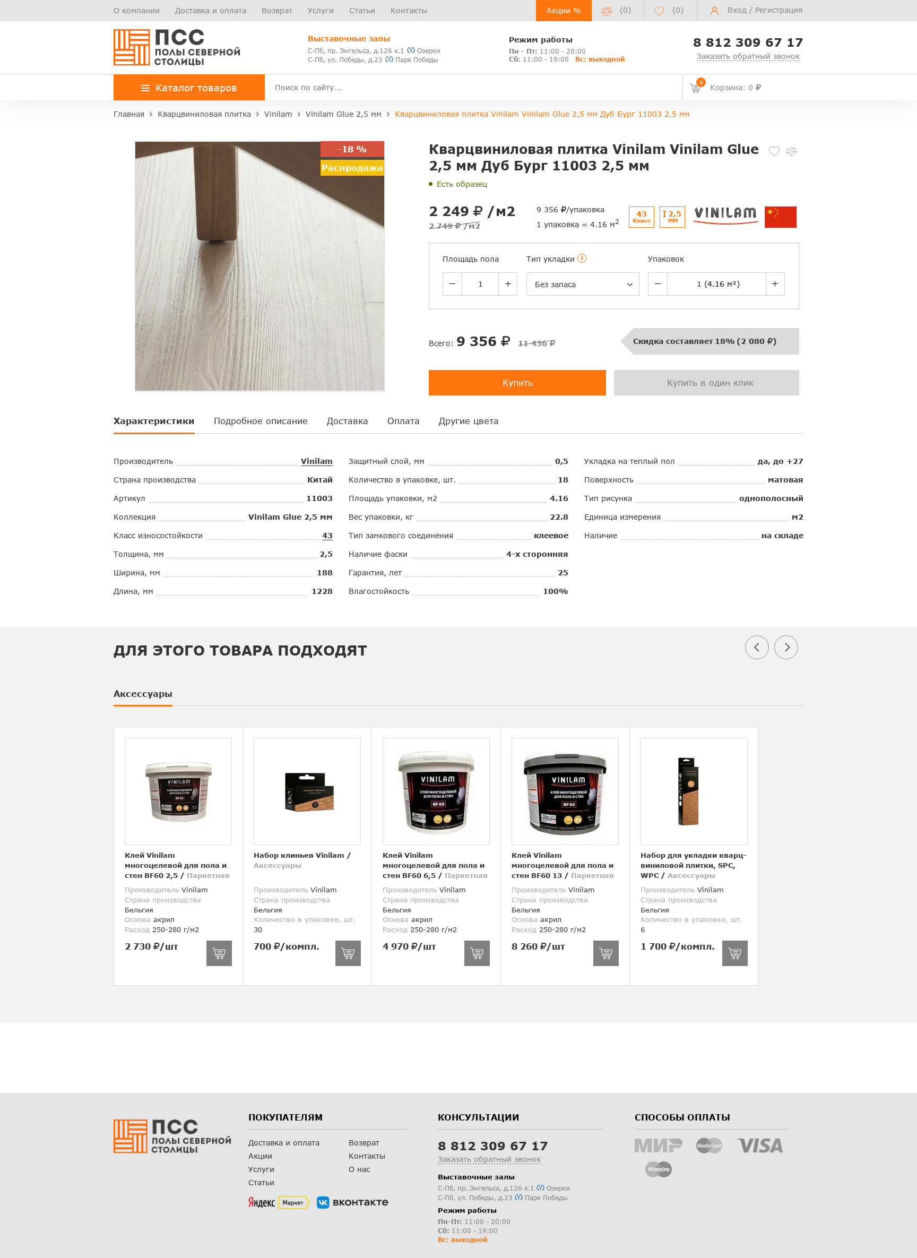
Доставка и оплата (210, 10)
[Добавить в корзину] (219, 953)
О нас (359, 1169)
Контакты (409, 10)
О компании (137, 10)
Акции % (564, 10)
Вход (737, 9)
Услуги (321, 10)
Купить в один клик (710, 382)
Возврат (277, 10)
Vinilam (317, 461)
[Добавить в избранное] (774, 151)
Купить (518, 382)
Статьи (362, 10)
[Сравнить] (791, 151)
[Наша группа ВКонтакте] (352, 1202)
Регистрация (778, 9)
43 (327, 535)
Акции (260, 1155)
